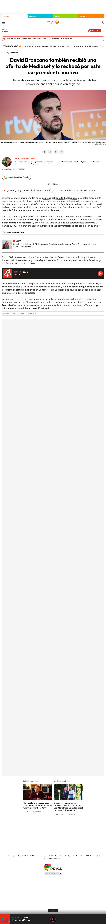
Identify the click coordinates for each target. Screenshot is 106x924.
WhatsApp (56, 151)
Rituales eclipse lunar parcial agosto (66, 46)
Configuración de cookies (74, 856)
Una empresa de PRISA (53, 867)
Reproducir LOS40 (100, 273)
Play (53, 919)
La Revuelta (31, 313)
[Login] (102, 22)
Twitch (63, 824)
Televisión (14, 53)
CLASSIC (32, 16)
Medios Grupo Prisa (53, 873)
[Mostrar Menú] (3, 22)
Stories (68, 824)
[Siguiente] (102, 46)
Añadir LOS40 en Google (18, 177)
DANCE (57, 16)
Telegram (61, 151)
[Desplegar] (53, 910)
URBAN (82, 16)
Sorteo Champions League (35, 46)
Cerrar (102, 39)
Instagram (37, 824)
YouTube (48, 824)
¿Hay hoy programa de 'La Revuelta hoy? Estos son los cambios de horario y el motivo (51, 190)
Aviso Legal (10, 856)
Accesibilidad (23, 856)
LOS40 (6, 16)
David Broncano (18, 313)
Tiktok (43, 824)
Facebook (44, 151)
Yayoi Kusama (91, 46)
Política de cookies (55, 856)
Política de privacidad (38, 856)
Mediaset (5, 313)
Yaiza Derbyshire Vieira (25, 158)
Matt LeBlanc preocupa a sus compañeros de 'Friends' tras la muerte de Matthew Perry (37, 805)
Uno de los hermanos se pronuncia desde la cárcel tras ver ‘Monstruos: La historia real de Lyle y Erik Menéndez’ (68, 806)
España (5, 31)
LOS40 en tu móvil (93, 856)
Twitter (50, 151)
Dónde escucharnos (53, 858)
